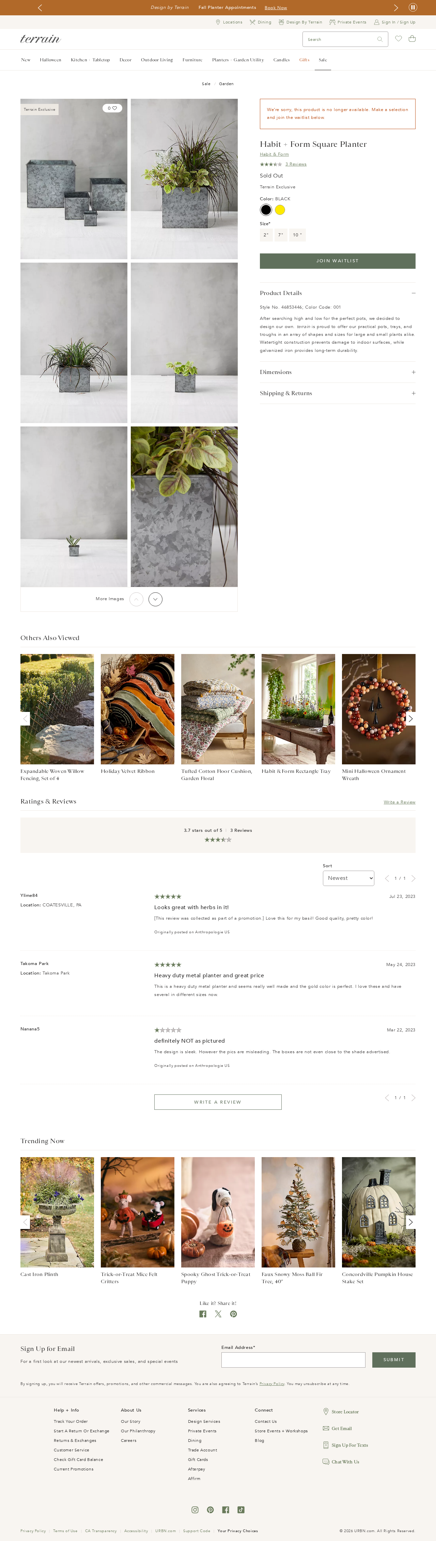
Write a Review (400, 802)
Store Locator (345, 1411)
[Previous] (136, 599)
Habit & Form (274, 154)
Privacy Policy (272, 1384)
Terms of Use (65, 1531)
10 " (297, 235)
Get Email (342, 1428)
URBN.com (165, 1531)
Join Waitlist (337, 261)
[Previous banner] (39, 7)
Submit (394, 1360)
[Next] (155, 599)
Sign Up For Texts (350, 1445)
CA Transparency (101, 1531)
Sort (327, 866)
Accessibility (136, 1531)
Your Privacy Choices (238, 1531)
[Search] (380, 39)
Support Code (196, 1531)
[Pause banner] (413, 7)
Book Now (276, 8)
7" (280, 235)
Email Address (237, 1347)
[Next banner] (396, 7)
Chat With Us (345, 1461)
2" (266, 235)
